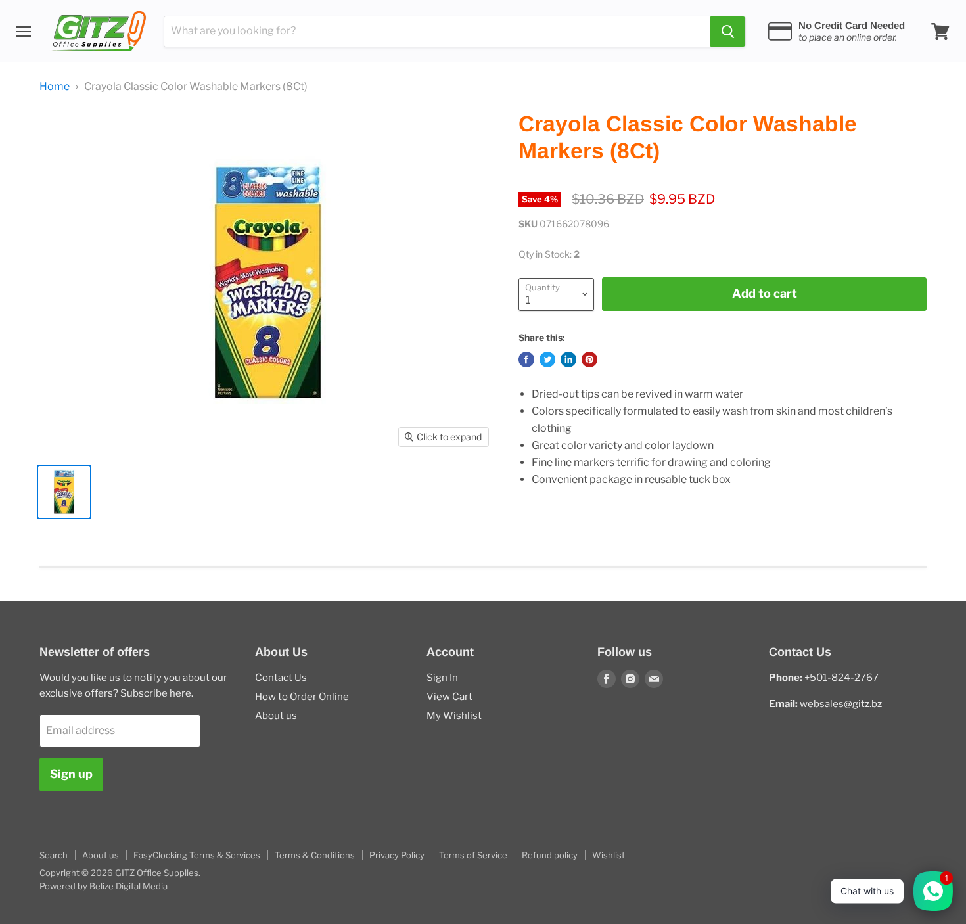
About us (276, 716)
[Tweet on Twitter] (547, 359)
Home (54, 87)
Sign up (71, 774)
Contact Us (281, 677)
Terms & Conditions (315, 855)
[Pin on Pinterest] (589, 359)
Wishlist (608, 855)
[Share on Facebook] (526, 359)
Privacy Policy (397, 855)
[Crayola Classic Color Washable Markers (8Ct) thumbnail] (64, 492)
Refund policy (550, 855)
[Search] (727, 31)
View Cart (449, 697)
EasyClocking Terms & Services (196, 855)
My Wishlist (454, 716)
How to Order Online (302, 697)
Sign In (442, 677)
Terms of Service (473, 855)
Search (53, 855)
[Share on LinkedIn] (568, 359)
